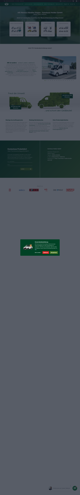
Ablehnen (45, 252)
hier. (36, 249)
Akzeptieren (54, 252)
